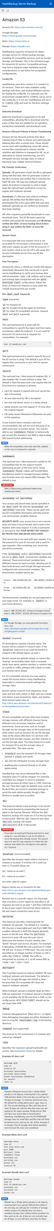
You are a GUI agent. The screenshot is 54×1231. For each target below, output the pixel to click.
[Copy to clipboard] (50, 342)
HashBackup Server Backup (19, 3)
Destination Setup (23, 1051)
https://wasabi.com (20, 46)
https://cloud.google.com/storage (19, 35)
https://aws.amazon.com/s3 (29, 27)
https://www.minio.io (19, 41)
